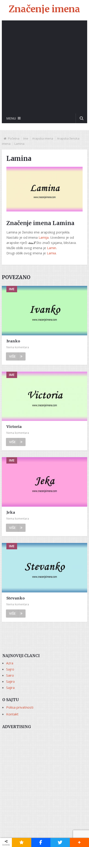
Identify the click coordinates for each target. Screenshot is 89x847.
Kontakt (12, 714)
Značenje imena (44, 9)
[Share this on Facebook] (41, 842)
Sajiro (10, 681)
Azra (9, 663)
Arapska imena (42, 138)
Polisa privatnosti (19, 707)
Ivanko (13, 341)
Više (12, 356)
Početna (13, 138)
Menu (11, 118)
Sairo (10, 675)
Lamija (44, 237)
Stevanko (15, 598)
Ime (25, 138)
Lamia (51, 253)
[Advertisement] (44, 67)
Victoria (14, 426)
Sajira (10, 687)
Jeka (10, 512)
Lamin (51, 248)
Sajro (10, 669)
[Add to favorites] (21, 842)
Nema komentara (17, 347)
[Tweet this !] (60, 842)
